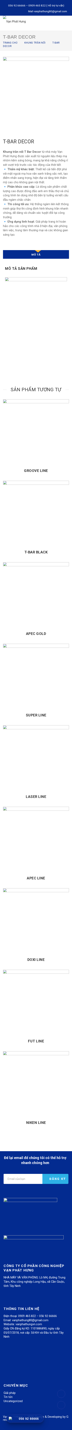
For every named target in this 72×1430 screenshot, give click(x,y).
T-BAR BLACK (36, 552)
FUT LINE (36, 1041)
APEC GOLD (36, 633)
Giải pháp (10, 1393)
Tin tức (8, 1397)
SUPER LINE (36, 715)
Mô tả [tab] (36, 254)
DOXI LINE (36, 959)
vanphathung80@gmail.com (50, 11)
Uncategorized (13, 1401)
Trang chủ (10, 42)
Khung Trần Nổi (34, 42)
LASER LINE (36, 796)
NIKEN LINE (36, 1122)
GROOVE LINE (36, 471)
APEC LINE (36, 878)
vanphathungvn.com (29, 1324)
